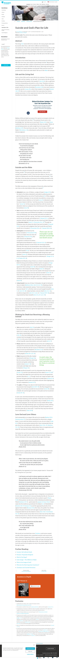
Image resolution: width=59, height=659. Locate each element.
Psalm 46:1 (50, 400)
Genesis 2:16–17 (20, 506)
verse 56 (26, 208)
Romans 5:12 (27, 506)
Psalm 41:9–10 (23, 258)
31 (45, 242)
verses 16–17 (28, 353)
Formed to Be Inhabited (26, 571)
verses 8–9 (50, 378)
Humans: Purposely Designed (25, 554)
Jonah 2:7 (33, 635)
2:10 (51, 372)
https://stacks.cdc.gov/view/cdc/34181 (24, 605)
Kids (40, 4)
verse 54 (22, 204)
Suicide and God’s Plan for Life (38, 21)
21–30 (43, 295)
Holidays (3, 16)
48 (36, 293)
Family (3, 14)
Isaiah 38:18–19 (46, 631)
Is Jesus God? (43, 571)
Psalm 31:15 (43, 122)
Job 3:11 (32, 327)
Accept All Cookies (30, 648)
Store (31, 4)
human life (28, 89)
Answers (28, 4)
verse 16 (32, 266)
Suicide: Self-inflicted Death (24, 552)
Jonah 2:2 (45, 629)
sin (43, 504)
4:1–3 (28, 376)
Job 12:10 (42, 81)
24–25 (33, 353)
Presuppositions (5, 23)
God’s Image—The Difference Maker (27, 559)
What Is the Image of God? (24, 562)
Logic (3, 18)
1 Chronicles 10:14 (34, 228)
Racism (3, 25)
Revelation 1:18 (24, 130)
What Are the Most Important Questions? (28, 565)
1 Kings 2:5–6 (50, 256)
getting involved (39, 643)
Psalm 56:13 (22, 529)
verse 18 (48, 272)
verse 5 (30, 222)
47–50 (40, 285)
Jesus (51, 122)
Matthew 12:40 (30, 634)
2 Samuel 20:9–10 (44, 293)
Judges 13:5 (19, 617)
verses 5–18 (28, 364)
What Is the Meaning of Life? (5, 30)
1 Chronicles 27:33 (31, 232)
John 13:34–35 (43, 425)
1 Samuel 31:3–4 (44, 218)
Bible (46, 70)
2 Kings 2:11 (26, 368)
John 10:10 (29, 410)
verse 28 (46, 389)
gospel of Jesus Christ (44, 502)
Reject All (30, 651)
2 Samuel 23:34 (28, 236)
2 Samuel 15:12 (40, 242)
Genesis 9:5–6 (50, 606)
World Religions (5, 32)
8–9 (18, 258)
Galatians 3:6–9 (23, 502)
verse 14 (24, 254)
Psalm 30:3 (41, 631)
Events (34, 4)
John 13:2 (35, 295)
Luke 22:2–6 (32, 293)
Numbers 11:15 (39, 349)
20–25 (37, 285)
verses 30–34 (20, 392)
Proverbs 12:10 (39, 87)
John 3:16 (42, 511)
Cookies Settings (30, 654)
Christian (37, 533)
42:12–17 (49, 341)
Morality (3, 20)
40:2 (19, 339)
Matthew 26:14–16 (30, 285)
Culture (3, 12)
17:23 (27, 250)
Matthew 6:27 (19, 128)
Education (43, 4)
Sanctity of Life (29, 21)
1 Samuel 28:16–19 (46, 228)
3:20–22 (19, 335)
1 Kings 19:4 (32, 358)
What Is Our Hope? (22, 557)
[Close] (34, 645)
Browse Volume (35, 586)
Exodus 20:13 (48, 417)
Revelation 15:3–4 (24, 163)
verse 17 (41, 268)
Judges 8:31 (47, 192)
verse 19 (19, 280)
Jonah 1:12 (20, 372)
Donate (47, 4)
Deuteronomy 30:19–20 (25, 490)
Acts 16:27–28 (35, 387)
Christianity (4, 10)
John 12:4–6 (47, 291)
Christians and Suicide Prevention (26, 567)
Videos (37, 4)
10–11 (40, 295)
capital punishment (34, 606)
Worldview (23, 21)
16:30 (37, 619)
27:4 (27, 289)
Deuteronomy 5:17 (20, 419)
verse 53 (41, 200)
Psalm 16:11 (22, 447)
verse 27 (21, 620)
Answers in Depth (23, 32)
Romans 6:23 (30, 508)
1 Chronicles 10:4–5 (38, 222)
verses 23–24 (27, 622)
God (22, 44)
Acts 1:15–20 (22, 291)
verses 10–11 (32, 382)
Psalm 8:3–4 (22, 466)
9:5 (44, 196)
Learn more (50, 648)
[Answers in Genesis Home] (6, 3)
